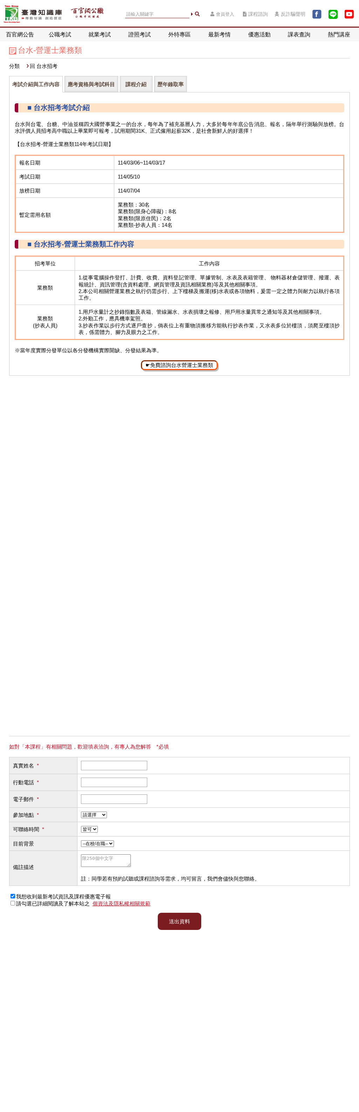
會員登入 (225, 14)
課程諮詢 (258, 14)
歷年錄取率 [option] (170, 84)
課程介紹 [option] (136, 84)
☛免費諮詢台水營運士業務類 (179, 365)
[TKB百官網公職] (87, 14)
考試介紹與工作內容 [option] (36, 84)
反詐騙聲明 (293, 14)
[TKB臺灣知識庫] (33, 14)
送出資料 (179, 921)
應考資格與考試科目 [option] (91, 84)
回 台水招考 (43, 66)
